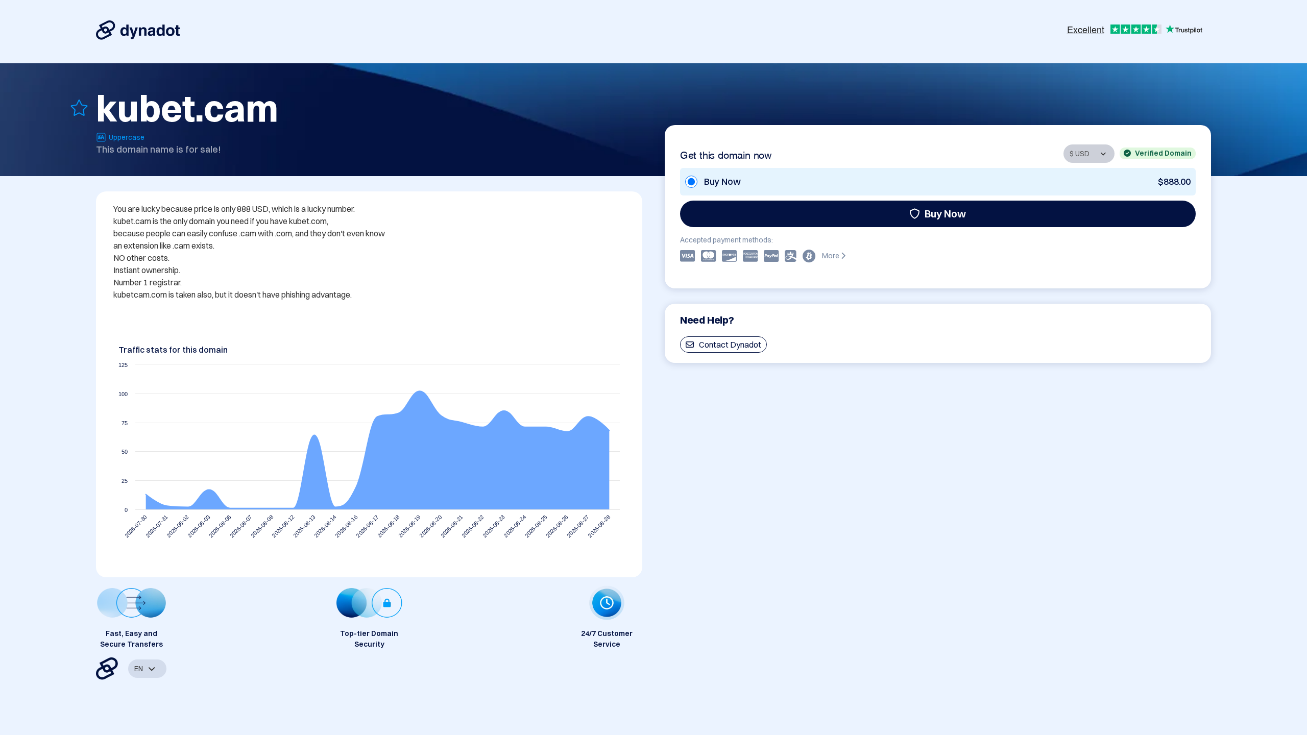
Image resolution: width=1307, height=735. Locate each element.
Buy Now (945, 213)
